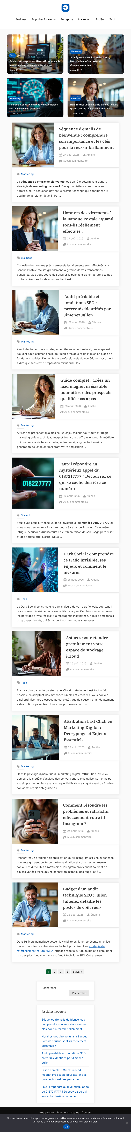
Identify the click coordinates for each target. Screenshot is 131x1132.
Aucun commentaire (75, 161)
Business (21, 19)
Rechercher (49, 987)
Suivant (77, 971)
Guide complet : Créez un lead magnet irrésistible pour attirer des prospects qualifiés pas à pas (64, 1074)
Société (100, 19)
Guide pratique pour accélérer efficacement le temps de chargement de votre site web (34, 63)
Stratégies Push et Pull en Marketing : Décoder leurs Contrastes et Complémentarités (91, 61)
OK (66, 1127)
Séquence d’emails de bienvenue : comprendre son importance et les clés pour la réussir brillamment (64, 1024)
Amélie (90, 154)
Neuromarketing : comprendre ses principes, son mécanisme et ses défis (33, 106)
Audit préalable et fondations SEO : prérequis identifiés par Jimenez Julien (64, 1057)
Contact (87, 1112)
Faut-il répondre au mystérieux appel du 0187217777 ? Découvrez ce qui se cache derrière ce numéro (85, 476)
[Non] (126, 1123)
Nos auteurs (46, 1112)
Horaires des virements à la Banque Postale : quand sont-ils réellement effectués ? (94, 106)
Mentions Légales (68, 1112)
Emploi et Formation (44, 19)
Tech (112, 19)
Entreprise (67, 19)
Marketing (84, 19)
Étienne (96, 322)
